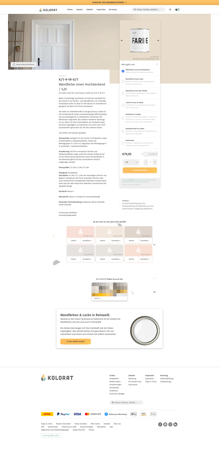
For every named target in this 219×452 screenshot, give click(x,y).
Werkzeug (132, 379)
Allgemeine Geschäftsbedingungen (55, 430)
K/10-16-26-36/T (104, 288)
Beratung (113, 9)
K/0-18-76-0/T (108, 295)
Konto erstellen (81, 424)
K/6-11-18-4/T (93, 291)
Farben (70, 9)
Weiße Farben (115, 382)
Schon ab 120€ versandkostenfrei (108, 3)
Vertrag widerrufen (51, 436)
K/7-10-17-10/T (125, 284)
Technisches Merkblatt (68, 213)
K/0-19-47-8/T (111, 295)
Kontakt (107, 424)
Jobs (111, 427)
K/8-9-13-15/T (104, 284)
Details (73, 241)
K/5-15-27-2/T (108, 291)
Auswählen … (87, 241)
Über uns (117, 424)
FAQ (42, 427)
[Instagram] (170, 424)
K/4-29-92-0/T (97, 295)
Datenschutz (53, 427)
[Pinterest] (165, 424)
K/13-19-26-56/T (100, 288)
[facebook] (160, 424)
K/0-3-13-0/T (111, 288)
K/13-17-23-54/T (115, 284)
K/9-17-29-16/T (104, 291)
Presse (91, 430)
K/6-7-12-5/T (108, 284)
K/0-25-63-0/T (125, 291)
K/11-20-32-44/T (118, 288)
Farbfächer (114, 391)
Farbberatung (165, 382)
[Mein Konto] (170, 9)
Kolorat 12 (62, 76)
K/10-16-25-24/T (125, 288)
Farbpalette (114, 379)
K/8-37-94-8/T (93, 295)
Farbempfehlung (166, 379)
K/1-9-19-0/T (97, 291)
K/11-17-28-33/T (122, 288)
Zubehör (89, 9)
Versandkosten (153, 154)
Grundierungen (115, 385)
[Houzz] (175, 424)
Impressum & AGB (69, 427)
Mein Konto (95, 424)
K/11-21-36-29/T (100, 291)
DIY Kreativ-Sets (134, 382)
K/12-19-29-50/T (115, 288)
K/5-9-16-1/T (93, 288)
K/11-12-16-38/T (93, 284)
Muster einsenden (63, 424)
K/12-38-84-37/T (118, 291)
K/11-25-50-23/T (115, 291)
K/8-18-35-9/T (111, 291)
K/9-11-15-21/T (100, 284)
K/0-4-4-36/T (115, 295)
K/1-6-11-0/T (97, 288)
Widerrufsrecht (79, 430)
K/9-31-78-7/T (122, 291)
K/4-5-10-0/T (111, 284)
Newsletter (101, 427)
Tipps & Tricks (151, 382)
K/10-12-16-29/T (97, 284)
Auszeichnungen (86, 427)
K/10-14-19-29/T (118, 284)
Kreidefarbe (114, 388)
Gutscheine (133, 385)
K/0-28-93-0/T (104, 295)
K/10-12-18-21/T (122, 284)
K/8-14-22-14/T (108, 288)
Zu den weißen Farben (76, 341)
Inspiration (101, 9)
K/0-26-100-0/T (100, 295)
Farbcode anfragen (117, 394)
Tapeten (79, 9)
